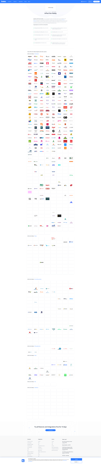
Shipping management (30, 451)
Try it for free (96, 1)
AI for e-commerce (29, 456)
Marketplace (37, 53)
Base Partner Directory (55, 450)
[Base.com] (3, 2)
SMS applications (37, 346)
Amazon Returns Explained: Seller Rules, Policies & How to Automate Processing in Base (67, 448)
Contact (53, 441)
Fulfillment (36, 387)
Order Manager (29, 442)
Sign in (91, 1)
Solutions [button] (15, 1)
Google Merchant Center (41, 445)
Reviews (53, 445)
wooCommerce (40, 448)
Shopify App (39, 447)
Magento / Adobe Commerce (42, 451)
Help (52, 442)
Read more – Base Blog (65, 455)
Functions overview (30, 441)
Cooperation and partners (55, 448)
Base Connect (29, 454)
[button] (84, 1)
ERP (27, 450)
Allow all (76, 459)
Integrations (21, 1)
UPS (38, 453)
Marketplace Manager (30, 444)
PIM (35, 381)
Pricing (25, 1)
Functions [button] (9, 1)
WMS (28, 448)
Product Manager (29, 445)
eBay (38, 442)
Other (36, 355)
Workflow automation (30, 453)
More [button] (29, 1)
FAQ (52, 444)
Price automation (29, 447)
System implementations (55, 447)
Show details (30, 461)
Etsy (38, 444)
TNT (38, 456)
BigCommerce (40, 450)
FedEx (39, 454)
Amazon (39, 441)
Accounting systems (38, 279)
